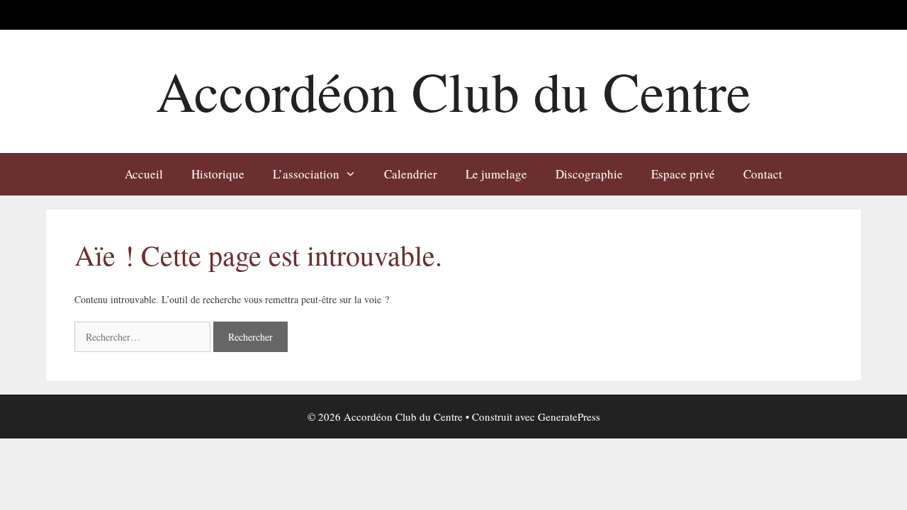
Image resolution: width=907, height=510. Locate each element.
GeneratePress (569, 416)
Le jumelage (496, 174)
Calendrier (410, 174)
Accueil (144, 174)
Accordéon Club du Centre (453, 91)
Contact (762, 174)
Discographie (589, 174)
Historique (217, 174)
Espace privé (683, 174)
